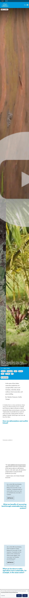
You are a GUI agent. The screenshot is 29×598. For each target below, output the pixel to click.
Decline (19, 595)
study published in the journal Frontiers (17, 465)
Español (6, 0)
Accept (25, 595)
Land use (2, 373)
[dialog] (14, 593)
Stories (6, 9)
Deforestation (20, 371)
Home (2, 9)
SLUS (12, 373)
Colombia (15, 371)
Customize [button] (3, 595)
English (2, 0)
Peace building (8, 373)
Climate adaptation (9, 371)
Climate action (3, 371)
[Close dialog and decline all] (28, 590)
